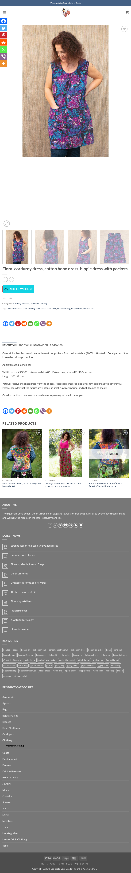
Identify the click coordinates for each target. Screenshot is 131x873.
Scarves (6, 802)
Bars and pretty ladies (23, 554)
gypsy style (103, 665)
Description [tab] (9, 345)
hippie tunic (88, 308)
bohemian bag (39, 650)
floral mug (23, 665)
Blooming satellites (21, 601)
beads (15, 650)
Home (44, 864)
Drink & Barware (11, 771)
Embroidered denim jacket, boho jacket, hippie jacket (22, 485)
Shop (61, 864)
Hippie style (84, 670)
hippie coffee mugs (27, 670)
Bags (5, 709)
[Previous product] (11, 279)
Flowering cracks (20, 628)
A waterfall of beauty (22, 619)
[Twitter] (12, 321)
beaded (6, 650)
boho (108, 650)
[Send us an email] (65, 525)
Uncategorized (10, 833)
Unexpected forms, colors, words (28, 582)
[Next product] (5, 279)
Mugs (5, 789)
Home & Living (10, 777)
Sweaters (7, 820)
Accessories (8, 696)
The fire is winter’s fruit (23, 591)
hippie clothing (63, 308)
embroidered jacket (47, 660)
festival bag (98, 660)
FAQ (76, 864)
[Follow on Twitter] (60, 525)
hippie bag (115, 665)
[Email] (30, 321)
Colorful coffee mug (12, 660)
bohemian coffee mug (58, 650)
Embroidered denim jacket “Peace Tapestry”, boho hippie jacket (105, 485)
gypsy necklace (88, 665)
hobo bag (110, 670)
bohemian (25, 650)
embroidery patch (67, 660)
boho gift (53, 655)
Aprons (6, 703)
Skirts (5, 814)
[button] (4, 12)
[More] (49, 321)
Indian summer (19, 610)
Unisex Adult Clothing (14, 839)
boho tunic (51, 308)
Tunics (5, 826)
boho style (105, 655)
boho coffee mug (25, 655)
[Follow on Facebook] (50, 525)
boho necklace (91, 655)
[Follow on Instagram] (55, 525)
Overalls (7, 795)
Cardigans (8, 734)
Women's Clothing (39, 303)
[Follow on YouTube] (81, 525)
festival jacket (112, 660)
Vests (5, 845)
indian (120, 670)
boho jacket (65, 655)
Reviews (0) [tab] (56, 345)
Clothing (17, 303)
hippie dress (76, 308)
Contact (85, 864)
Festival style (9, 665)
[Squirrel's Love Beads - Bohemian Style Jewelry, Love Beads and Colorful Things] (65, 12)
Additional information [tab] (33, 345)
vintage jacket (20, 676)
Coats (5, 752)
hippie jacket (70, 670)
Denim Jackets (10, 758)
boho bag (118, 650)
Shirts (5, 808)
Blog (69, 864)
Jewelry (6, 783)
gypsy (49, 665)
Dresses (26, 303)
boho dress (41, 308)
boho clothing (29, 308)
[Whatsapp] (36, 321)
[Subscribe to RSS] (75, 525)
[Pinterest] (18, 321)
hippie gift (57, 670)
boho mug (77, 655)
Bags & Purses (10, 715)
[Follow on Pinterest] (70, 525)
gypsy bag (59, 665)
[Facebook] (5, 321)
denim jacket (30, 660)
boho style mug (120, 655)
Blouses (6, 721)
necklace (7, 676)
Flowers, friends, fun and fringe (27, 564)
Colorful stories (19, 573)
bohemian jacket (95, 650)
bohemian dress (15, 308)
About (53, 864)
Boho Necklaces (11, 727)
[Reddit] (24, 321)
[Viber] (43, 321)
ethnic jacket (84, 660)
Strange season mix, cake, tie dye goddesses (34, 545)
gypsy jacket (72, 665)
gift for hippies (37, 665)
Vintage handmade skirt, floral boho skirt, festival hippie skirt (63, 485)
